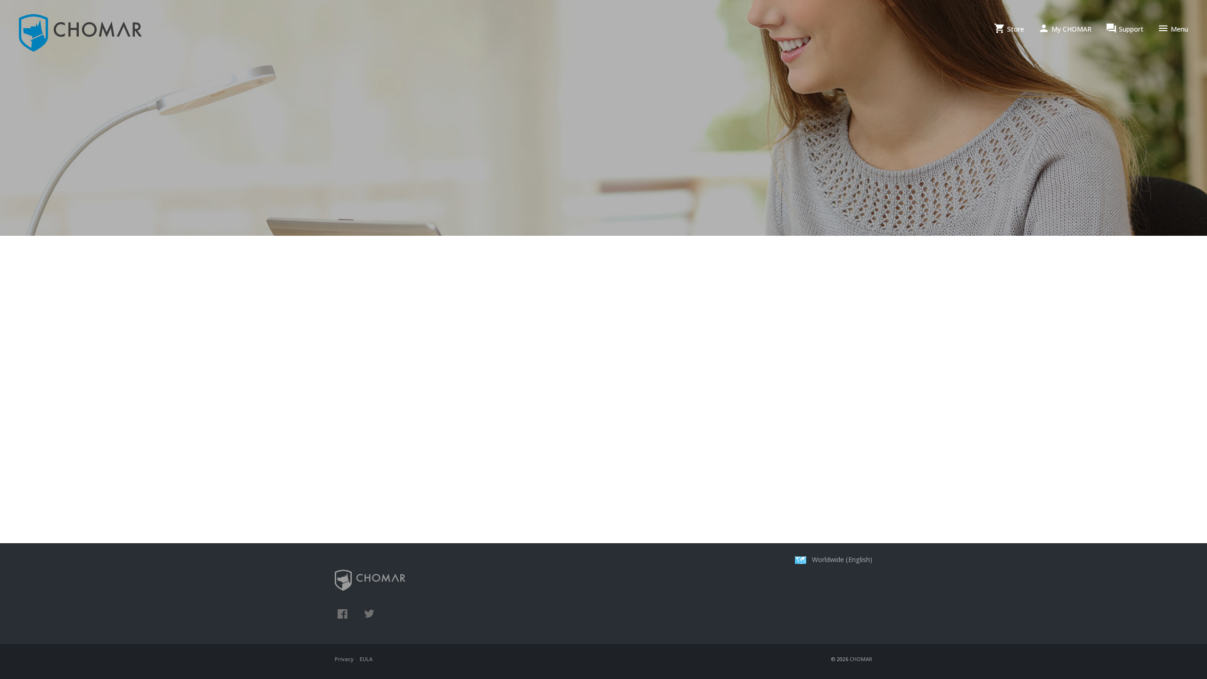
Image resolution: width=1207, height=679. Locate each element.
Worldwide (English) (841, 559)
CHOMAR (861, 658)
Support (1124, 28)
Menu (1172, 28)
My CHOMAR (1064, 28)
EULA (366, 658)
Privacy (344, 658)
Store (1009, 28)
